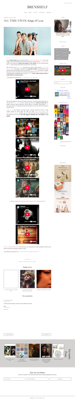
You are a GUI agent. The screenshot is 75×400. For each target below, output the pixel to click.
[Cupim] (55, 120)
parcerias (48, 12)
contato (35, 12)
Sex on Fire (44, 67)
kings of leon (30, 261)
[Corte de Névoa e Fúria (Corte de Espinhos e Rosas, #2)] (55, 124)
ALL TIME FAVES (44, 61)
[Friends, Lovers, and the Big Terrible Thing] (55, 137)
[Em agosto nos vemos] (61, 137)
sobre (29, 12)
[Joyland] (55, 107)
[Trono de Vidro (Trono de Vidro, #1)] (55, 115)
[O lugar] (58, 115)
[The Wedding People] (58, 107)
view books (69, 98)
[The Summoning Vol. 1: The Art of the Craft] (61, 124)
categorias (42, 12)
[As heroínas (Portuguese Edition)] (67, 115)
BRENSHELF (37, 7)
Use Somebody (10, 68)
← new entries (8, 334)
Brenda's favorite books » (65, 141)
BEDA (57, 49)
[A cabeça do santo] (55, 111)
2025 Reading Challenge (62, 90)
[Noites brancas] (67, 133)
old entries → (46, 334)
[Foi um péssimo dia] (61, 133)
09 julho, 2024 (6, 301)
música (34, 261)
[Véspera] (61, 129)
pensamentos (65, 52)
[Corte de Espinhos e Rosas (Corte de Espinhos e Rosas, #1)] (67, 107)
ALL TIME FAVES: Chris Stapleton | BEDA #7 (28, 251)
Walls (9, 64)
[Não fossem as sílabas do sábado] (64, 124)
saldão (65, 55)
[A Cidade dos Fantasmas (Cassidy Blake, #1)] (58, 120)
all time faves (24, 261)
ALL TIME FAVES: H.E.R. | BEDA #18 (29, 77)
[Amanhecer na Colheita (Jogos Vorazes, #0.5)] (64, 115)
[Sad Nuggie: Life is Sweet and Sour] (58, 123)
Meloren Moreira (8, 300)
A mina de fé (7, 307)
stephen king (59, 58)
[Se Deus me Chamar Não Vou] (67, 111)
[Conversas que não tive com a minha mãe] (67, 120)
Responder (6, 309)
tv (66, 58)
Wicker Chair (16, 102)
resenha (58, 55)
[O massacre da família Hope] (67, 124)
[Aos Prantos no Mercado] (64, 120)
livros (57, 52)
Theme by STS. (42, 398)
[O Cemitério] (61, 111)
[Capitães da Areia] (58, 111)
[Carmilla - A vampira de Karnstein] (64, 107)
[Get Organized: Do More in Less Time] (58, 136)
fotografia (64, 49)
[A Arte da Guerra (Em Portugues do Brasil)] (64, 111)
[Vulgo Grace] (67, 129)
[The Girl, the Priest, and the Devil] (55, 129)
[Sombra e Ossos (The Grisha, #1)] (61, 120)
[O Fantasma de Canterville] (64, 133)
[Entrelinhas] (58, 133)
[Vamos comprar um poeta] (61, 115)
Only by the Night (43, 71)
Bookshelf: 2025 (63, 102)
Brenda (60, 92)
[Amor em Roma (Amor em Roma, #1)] (58, 129)
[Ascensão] (61, 107)
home (25, 12)
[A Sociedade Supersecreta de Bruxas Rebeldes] (64, 129)
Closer (29, 73)
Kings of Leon (19, 67)
